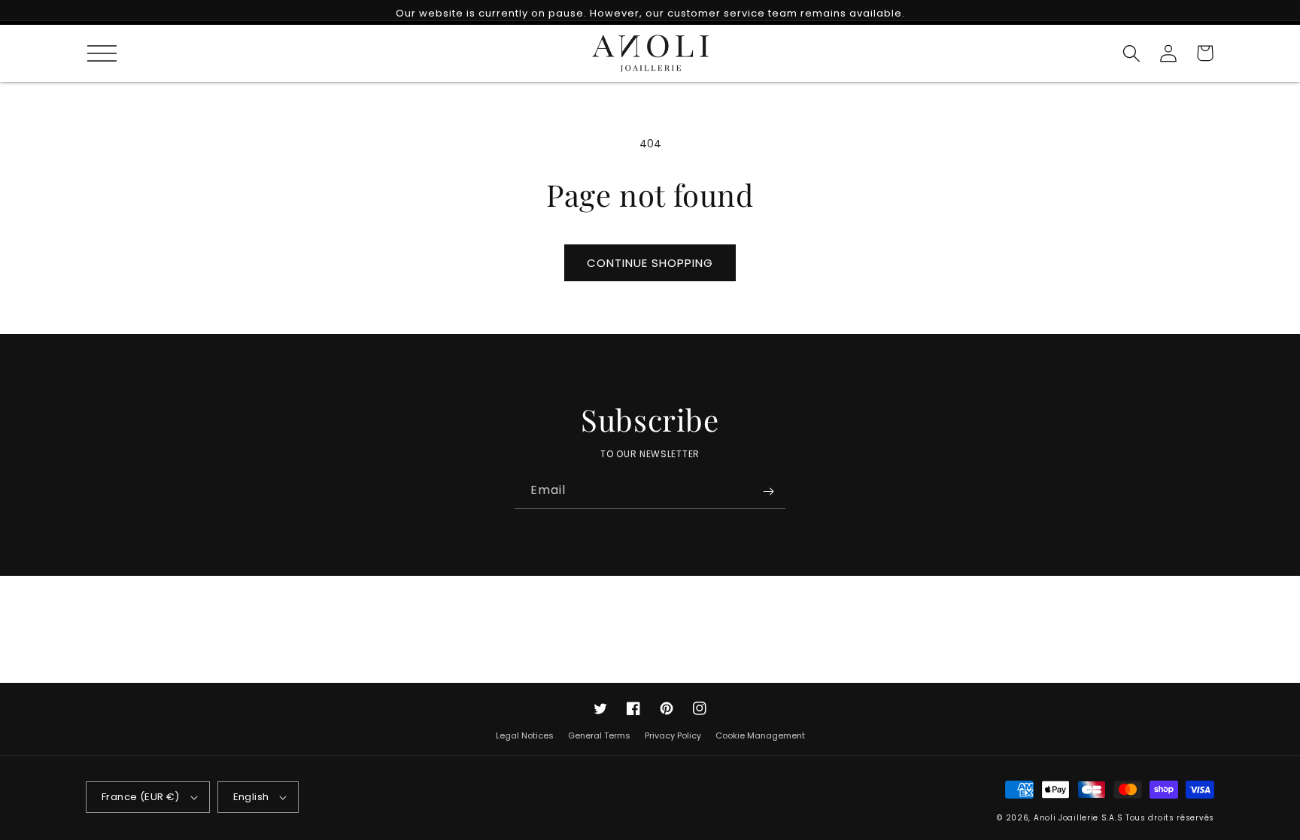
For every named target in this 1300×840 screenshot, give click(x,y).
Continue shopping (650, 263)
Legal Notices (525, 735)
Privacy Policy (673, 735)
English (251, 797)
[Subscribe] (768, 491)
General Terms (599, 735)
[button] (95, 53)
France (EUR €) (141, 797)
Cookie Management (760, 735)
